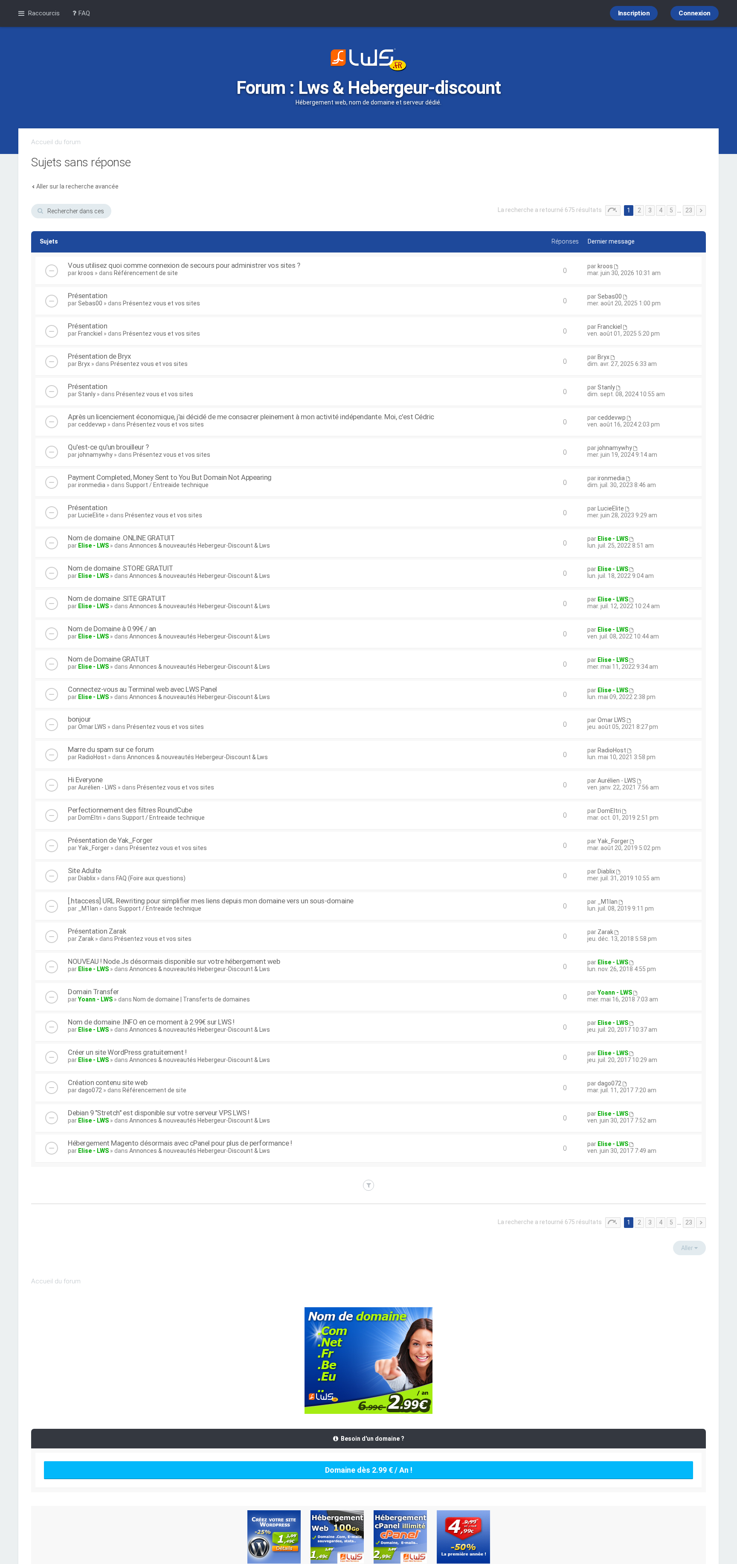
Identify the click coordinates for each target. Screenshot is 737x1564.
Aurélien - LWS (97, 787)
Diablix (87, 878)
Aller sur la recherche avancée (77, 186)
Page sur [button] (613, 210)
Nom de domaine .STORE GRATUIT (120, 568)
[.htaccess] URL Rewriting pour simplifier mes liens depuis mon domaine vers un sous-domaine (211, 901)
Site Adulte (85, 870)
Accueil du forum (56, 142)
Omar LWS (92, 726)
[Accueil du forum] (368, 60)
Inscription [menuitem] (634, 13)
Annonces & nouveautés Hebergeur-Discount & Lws (199, 545)
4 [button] (660, 210)
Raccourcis (44, 13)
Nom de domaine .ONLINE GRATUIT (121, 538)
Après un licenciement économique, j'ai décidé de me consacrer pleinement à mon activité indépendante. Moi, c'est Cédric (251, 416)
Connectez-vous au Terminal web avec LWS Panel (142, 689)
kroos (85, 273)
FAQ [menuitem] (83, 13)
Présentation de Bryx (99, 356)
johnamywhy (95, 454)
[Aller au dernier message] (616, 266)
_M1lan (88, 908)
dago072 (90, 1090)
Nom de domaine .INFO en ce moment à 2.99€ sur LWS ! (151, 1022)
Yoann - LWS (95, 999)
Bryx (84, 363)
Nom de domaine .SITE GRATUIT (116, 598)
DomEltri (90, 817)
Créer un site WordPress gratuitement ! (127, 1052)
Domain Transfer (93, 991)
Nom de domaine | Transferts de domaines (191, 999)
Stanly (87, 394)
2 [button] (639, 210)
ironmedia (91, 485)
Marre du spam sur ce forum (111, 749)
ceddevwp (92, 424)
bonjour (79, 719)
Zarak (86, 938)
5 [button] (671, 210)
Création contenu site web (108, 1082)
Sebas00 (90, 303)
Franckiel (90, 333)
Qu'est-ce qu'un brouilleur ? (108, 447)
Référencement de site (146, 273)
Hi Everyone (85, 779)
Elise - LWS (93, 545)
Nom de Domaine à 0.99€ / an (112, 628)
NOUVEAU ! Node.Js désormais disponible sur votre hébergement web (174, 961)
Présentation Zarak (97, 931)
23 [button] (688, 210)
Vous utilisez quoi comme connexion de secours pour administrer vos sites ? (184, 265)
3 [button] (650, 210)
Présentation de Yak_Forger (110, 840)
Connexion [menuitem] (695, 13)
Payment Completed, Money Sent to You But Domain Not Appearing (170, 477)
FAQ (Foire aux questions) (151, 878)
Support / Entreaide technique (167, 485)
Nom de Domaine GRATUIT (108, 659)
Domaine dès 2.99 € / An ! (368, 1469)
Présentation (87, 295)
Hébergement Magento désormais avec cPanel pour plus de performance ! (180, 1143)
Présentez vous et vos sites (161, 303)
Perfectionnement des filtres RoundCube (130, 810)
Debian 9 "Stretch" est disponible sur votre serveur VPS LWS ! (159, 1112)
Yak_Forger (93, 847)
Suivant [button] (701, 210)
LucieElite (91, 515)
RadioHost (92, 757)
